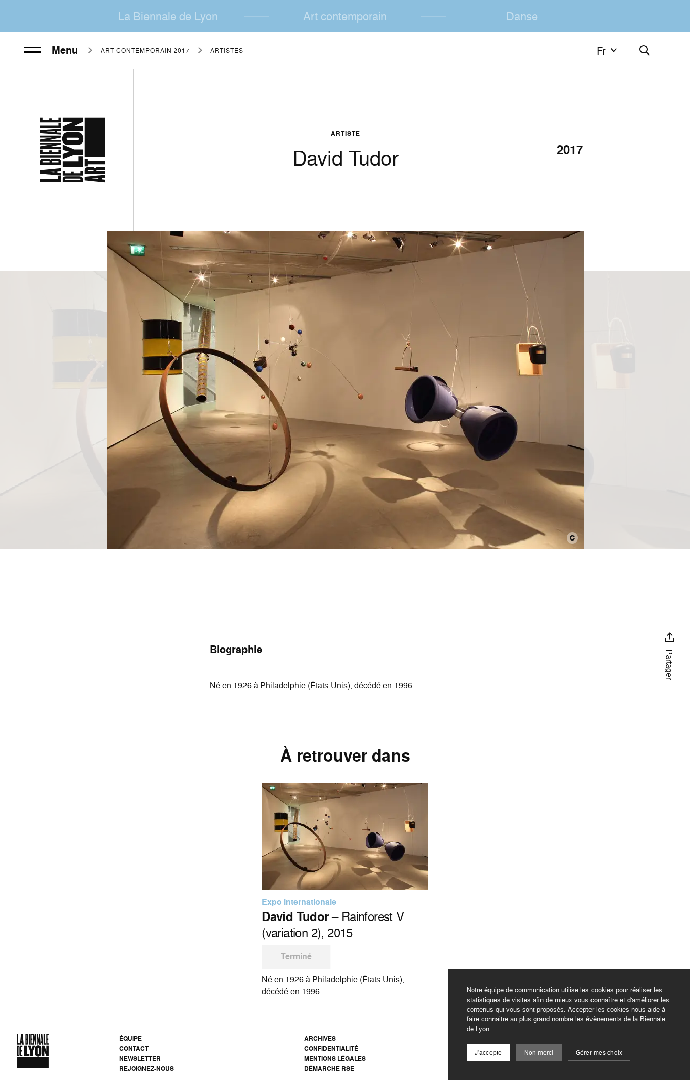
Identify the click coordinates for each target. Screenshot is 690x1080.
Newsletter (140, 1058)
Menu (65, 50)
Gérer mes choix (599, 1052)
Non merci (539, 1052)
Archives (320, 1038)
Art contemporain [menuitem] (345, 16)
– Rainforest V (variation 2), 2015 (333, 924)
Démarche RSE (329, 1068)
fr (601, 50)
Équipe (130, 1038)
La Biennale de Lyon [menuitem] (168, 16)
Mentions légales (335, 1058)
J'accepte (488, 1052)
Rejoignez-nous (146, 1068)
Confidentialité (331, 1048)
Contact (134, 1048)
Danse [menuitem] (522, 16)
